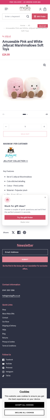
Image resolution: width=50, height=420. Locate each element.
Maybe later (25, 222)
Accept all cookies (24, 405)
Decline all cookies (24, 413)
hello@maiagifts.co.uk (11, 295)
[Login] (40, 9)
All (29, 25)
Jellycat (8, 36)
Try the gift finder (25, 217)
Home (22, 25)
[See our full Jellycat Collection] (10, 152)
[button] (46, 114)
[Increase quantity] (44, 126)
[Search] (28, 16)
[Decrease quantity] (6, 126)
